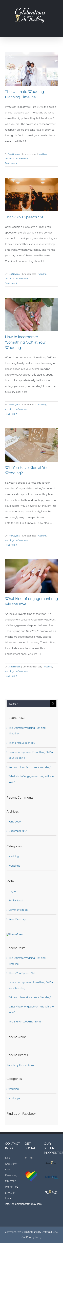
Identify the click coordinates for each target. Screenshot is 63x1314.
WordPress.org (17, 919)
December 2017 (18, 830)
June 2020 (15, 821)
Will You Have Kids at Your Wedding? (30, 767)
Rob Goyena (14, 154)
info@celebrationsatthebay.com (23, 1203)
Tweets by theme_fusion (21, 1065)
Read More (10, 163)
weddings (9, 159)
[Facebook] (26, 1158)
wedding (42, 154)
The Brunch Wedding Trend (25, 1021)
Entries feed (16, 900)
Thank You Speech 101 (24, 217)
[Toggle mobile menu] (56, 32)
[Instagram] (31, 1158)
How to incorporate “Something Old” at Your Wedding (25, 342)
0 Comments (22, 159)
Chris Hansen (14, 667)
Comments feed (18, 909)
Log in (12, 891)
